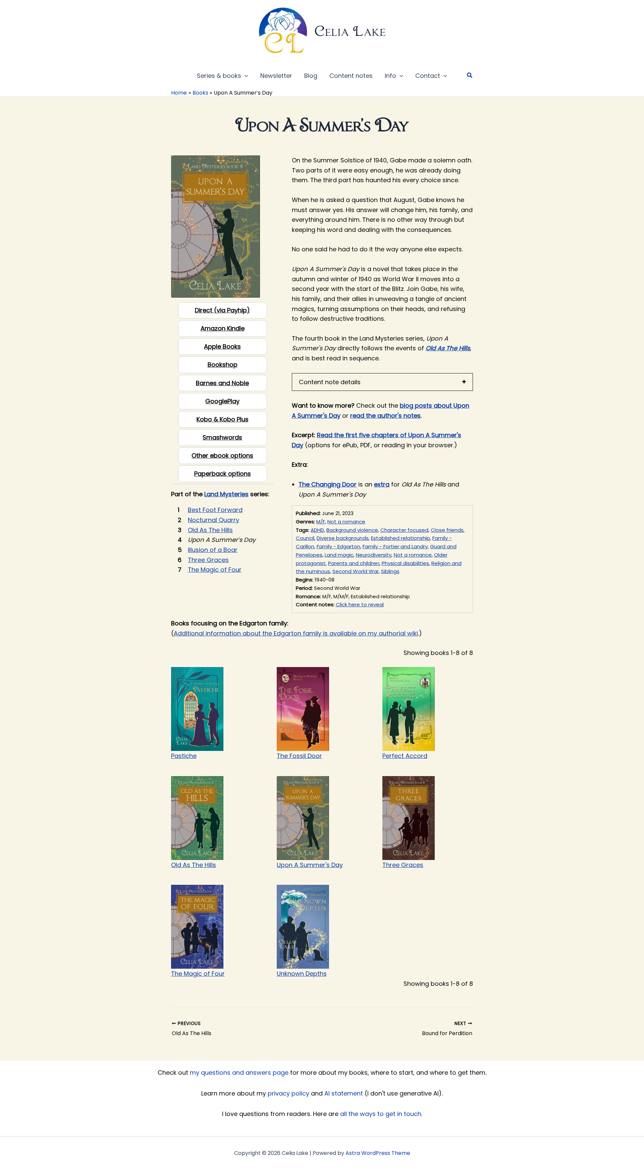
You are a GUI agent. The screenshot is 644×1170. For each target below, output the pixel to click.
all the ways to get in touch (380, 1114)
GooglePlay (222, 401)
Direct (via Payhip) (222, 310)
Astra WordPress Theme (377, 1153)
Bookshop (222, 364)
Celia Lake (350, 31)
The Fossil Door (299, 756)
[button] (244, 75)
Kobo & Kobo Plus (223, 419)
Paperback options (222, 473)
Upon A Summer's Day (310, 865)
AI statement (343, 1093)
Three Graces (402, 865)
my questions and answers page (239, 1072)
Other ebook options (222, 455)
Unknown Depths (302, 973)
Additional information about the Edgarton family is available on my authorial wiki (296, 633)
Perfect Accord (404, 756)
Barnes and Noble (222, 383)
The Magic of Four (198, 973)
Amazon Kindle (223, 328)
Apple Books (222, 346)
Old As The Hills (193, 865)
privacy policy (288, 1093)
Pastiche (184, 756)
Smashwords (222, 437)
